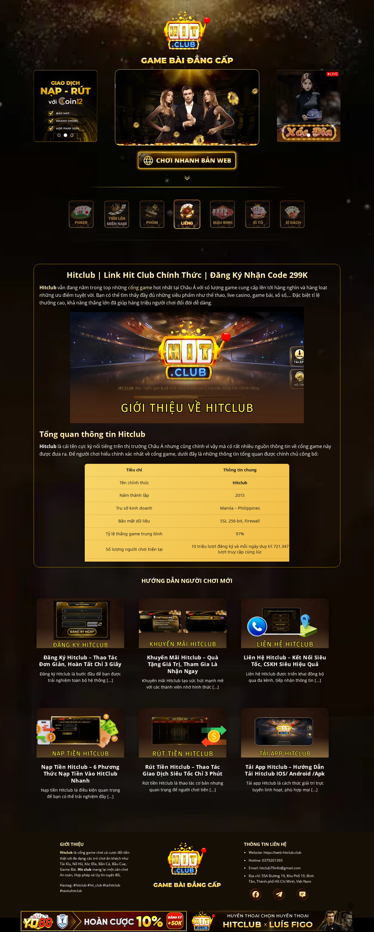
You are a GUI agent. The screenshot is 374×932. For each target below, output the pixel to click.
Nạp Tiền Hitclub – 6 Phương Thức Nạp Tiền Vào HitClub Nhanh (80, 774)
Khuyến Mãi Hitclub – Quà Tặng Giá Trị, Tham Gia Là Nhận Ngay (183, 664)
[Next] (88, 106)
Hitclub (47, 287)
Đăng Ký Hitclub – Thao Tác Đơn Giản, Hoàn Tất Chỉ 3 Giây (80, 661)
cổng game (140, 287)
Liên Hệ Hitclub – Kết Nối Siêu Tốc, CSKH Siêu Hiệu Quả (285, 661)
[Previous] (42, 106)
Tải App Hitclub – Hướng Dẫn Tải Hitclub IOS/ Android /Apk (285, 770)
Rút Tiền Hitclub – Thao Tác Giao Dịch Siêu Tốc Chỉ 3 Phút (183, 770)
